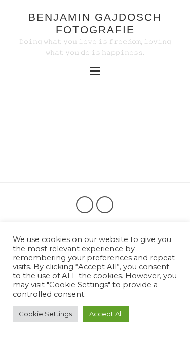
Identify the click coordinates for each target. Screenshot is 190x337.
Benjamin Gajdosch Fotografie (95, 23)
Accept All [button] (106, 314)
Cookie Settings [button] (45, 314)
